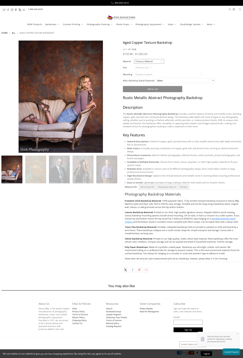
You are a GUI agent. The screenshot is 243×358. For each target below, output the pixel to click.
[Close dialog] (146, 151)
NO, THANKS (121, 202)
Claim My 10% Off (121, 194)
